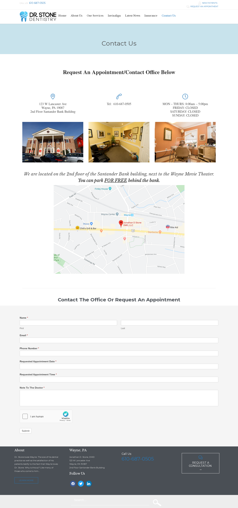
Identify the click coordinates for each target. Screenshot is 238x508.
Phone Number (29, 348)
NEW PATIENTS (207, 3)
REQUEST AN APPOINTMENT (202, 6)
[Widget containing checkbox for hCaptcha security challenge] (46, 416)
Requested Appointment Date (38, 361)
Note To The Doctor (32, 387)
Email (24, 335)
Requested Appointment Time (38, 374)
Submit (25, 430)
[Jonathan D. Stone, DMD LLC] (38, 17)
